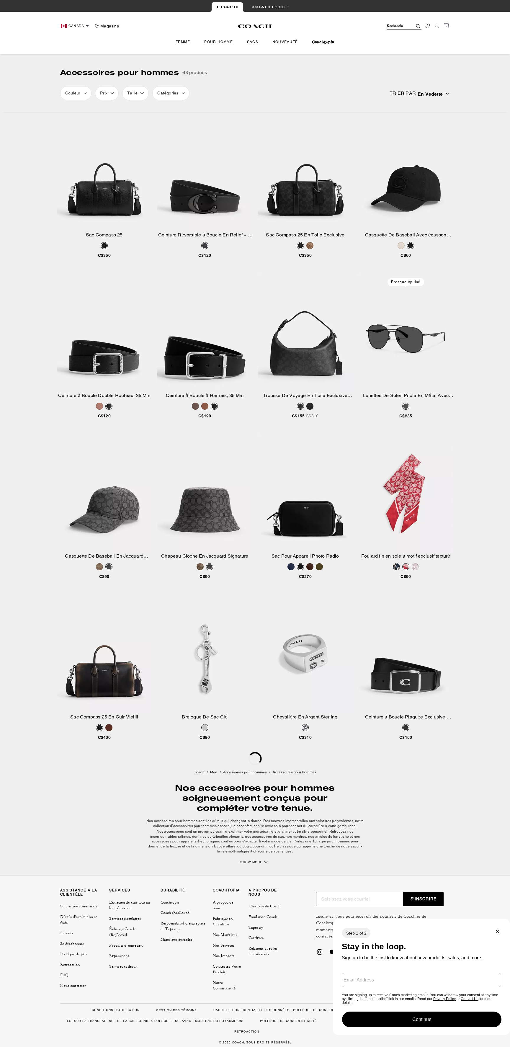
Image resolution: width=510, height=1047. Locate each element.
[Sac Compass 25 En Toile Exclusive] (305, 171)
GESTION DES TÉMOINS (176, 1010)
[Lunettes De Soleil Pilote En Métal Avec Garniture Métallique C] (406, 332)
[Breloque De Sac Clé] (205, 653)
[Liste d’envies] (427, 26)
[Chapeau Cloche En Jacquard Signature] (205, 493)
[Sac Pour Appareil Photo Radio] (305, 493)
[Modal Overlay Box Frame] (421, 977)
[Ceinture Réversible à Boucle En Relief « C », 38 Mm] (205, 171)
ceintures (323, 821)
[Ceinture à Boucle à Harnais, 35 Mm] (205, 332)
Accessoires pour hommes (245, 772)
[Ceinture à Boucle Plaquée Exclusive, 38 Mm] (406, 653)
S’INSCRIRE (424, 898)
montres (277, 821)
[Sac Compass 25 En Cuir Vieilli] (104, 653)
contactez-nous (330, 936)
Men (214, 772)
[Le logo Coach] (255, 26)
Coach (199, 772)
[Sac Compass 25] (104, 171)
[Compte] (436, 26)
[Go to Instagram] (319, 954)
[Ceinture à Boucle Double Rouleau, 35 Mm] (104, 332)
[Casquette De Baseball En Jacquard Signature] (104, 493)
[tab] (227, 7)
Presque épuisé (406, 282)
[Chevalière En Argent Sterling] (305, 653)
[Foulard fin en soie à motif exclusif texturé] (406, 493)
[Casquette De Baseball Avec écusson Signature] (406, 171)
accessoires (174, 831)
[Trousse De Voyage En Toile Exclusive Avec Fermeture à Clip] (305, 332)
